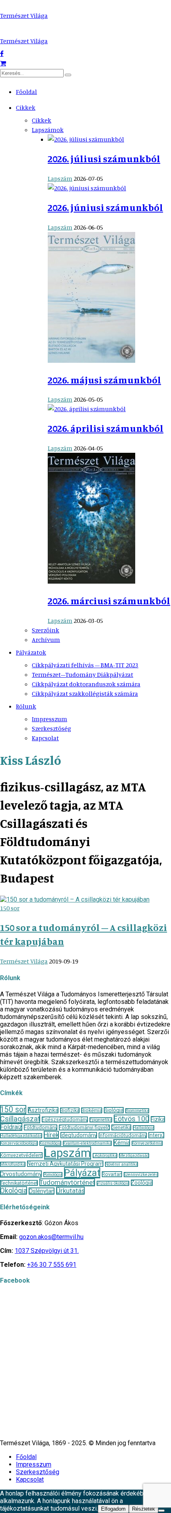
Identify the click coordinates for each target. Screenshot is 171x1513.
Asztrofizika (43, 1110)
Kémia (121, 1142)
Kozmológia (50, 1143)
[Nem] (161, 1510)
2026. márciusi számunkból (109, 601)
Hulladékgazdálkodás (21, 1135)
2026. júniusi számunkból (105, 207)
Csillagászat (20, 1118)
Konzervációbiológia (19, 1143)
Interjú (156, 1135)
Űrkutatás (70, 1191)
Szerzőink (45, 630)
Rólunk (26, 706)
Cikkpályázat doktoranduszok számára (86, 684)
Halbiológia (143, 1127)
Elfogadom (113, 1509)
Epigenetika (100, 1119)
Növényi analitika (121, 1164)
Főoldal (26, 92)
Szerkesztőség (51, 728)
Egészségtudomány (65, 1119)
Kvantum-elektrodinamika (87, 1143)
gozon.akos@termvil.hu (51, 1237)
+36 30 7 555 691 (51, 1264)
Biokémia (91, 1110)
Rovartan (112, 1174)
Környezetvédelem (21, 1155)
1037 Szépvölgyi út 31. (47, 1250)
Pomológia (52, 1174)
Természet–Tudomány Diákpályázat (82, 674)
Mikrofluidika (12, 1164)
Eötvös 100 (131, 1119)
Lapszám (60, 178)
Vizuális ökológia (113, 1183)
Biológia (114, 1110)
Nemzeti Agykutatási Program (65, 1164)
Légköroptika (105, 1155)
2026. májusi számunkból (104, 380)
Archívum (46, 640)
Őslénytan (41, 1191)
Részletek (143, 1509)
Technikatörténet (19, 1183)
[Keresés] (68, 75)
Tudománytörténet (67, 1182)
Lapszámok (48, 130)
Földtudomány (40, 1127)
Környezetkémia (147, 1143)
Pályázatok (31, 652)
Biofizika (70, 1110)
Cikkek (25, 107)
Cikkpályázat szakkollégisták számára (85, 693)
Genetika (121, 1127)
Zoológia (142, 1183)
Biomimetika (137, 1110)
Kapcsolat (45, 738)
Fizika (158, 1119)
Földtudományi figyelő (84, 1127)
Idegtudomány (78, 1135)
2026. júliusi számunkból (104, 159)
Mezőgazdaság (134, 1155)
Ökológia (13, 1190)
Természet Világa (24, 15)
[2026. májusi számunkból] (91, 360)
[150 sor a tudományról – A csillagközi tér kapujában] (75, 899)
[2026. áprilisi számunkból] (87, 409)
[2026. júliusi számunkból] (86, 139)
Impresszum (49, 719)
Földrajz (11, 1127)
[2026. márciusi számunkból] (91, 581)
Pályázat (82, 1172)
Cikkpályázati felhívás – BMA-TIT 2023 (85, 665)
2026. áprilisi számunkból (105, 428)
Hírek (51, 1135)
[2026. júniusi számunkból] (87, 188)
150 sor (9, 908)
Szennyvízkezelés (141, 1174)
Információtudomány (123, 1135)
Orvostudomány (21, 1174)
